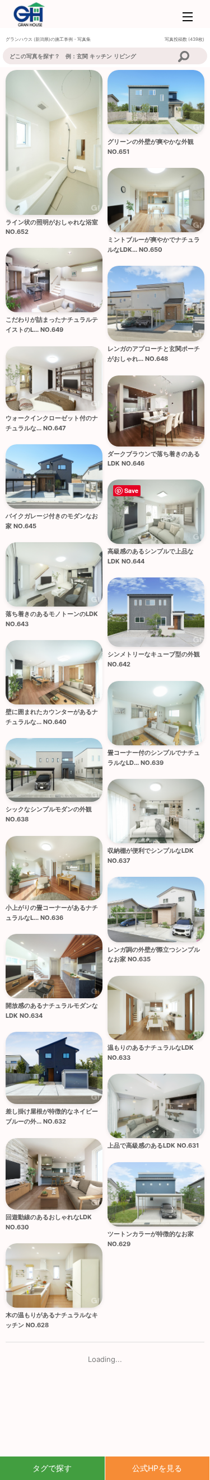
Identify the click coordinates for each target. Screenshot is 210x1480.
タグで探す (52, 1468)
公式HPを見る (157, 1468)
